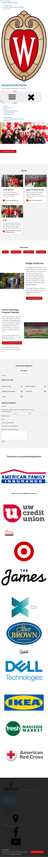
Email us (6, 824)
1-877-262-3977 (12, 826)
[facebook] (15, 836)
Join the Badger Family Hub (8, 151)
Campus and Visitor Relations (11, 800)
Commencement (28, 252)
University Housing (8, 803)
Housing (5, 252)
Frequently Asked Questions (11, 111)
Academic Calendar (9, 796)
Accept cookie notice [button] (37, 852)
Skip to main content (5, 1)
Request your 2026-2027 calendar (12, 343)
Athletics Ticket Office (9, 798)
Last (30, 413)
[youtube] (15, 846)
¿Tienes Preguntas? (9, 112)
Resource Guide (8, 107)
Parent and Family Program (14, 85)
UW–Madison (9, 2)
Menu (1, 101)
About (5, 105)
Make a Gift (7, 8)
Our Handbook (41, 252)
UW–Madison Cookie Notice (15, 854)
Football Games (16, 252)
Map (5, 823)
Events (5, 109)
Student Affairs (8, 5)
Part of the (29, 790)
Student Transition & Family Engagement (14, 7)
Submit (3, 441)
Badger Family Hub (8, 114)
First (15, 413)
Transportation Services (10, 801)
